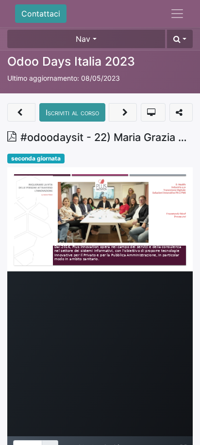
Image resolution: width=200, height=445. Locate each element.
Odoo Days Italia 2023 (71, 61)
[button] (180, 39)
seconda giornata (36, 158)
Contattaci (40, 13)
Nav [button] (83, 39)
